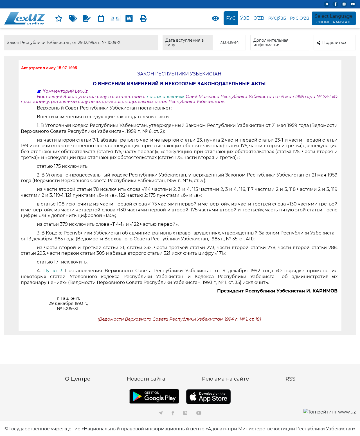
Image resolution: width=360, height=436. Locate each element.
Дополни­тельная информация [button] (270, 42)
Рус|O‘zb (299, 18)
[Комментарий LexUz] (87, 18)
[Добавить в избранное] (59, 18)
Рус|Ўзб (277, 18)
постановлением (165, 96)
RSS (290, 379)
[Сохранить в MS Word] (129, 18)
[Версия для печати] (143, 18)
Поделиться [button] (334, 42)
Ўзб (244, 18)
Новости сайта (146, 379)
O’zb (258, 18)
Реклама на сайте (225, 379)
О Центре (77, 379)
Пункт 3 (52, 270)
